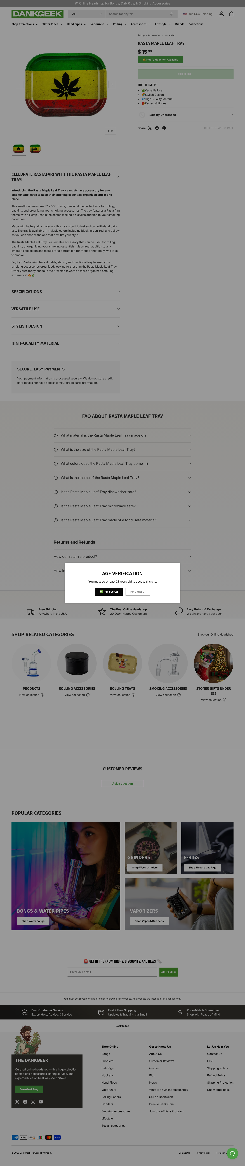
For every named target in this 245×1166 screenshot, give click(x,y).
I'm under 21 (137, 591)
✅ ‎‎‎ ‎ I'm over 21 (109, 591)
